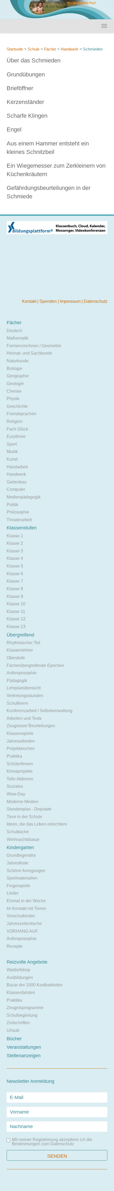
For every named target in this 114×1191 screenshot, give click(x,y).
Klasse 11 (16, 611)
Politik (12, 504)
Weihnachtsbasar (23, 839)
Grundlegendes (21, 855)
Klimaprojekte (20, 771)
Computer (16, 489)
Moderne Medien (22, 801)
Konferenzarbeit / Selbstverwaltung (39, 710)
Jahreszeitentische (24, 923)
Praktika (14, 756)
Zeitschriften (18, 1022)
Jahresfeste (17, 863)
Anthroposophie (22, 673)
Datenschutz (95, 301)
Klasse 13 (16, 626)
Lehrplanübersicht (24, 688)
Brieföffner (20, 88)
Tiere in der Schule (24, 816)
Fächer (50, 49)
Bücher (14, 1038)
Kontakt (29, 301)
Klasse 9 (15, 596)
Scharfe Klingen (27, 115)
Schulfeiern (17, 703)
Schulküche (18, 832)
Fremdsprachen (21, 413)
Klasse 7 (15, 581)
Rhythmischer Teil (23, 642)
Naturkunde (18, 361)
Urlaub (13, 1030)
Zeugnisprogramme (25, 1007)
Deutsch (14, 330)
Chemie (14, 391)
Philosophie (18, 512)
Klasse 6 (15, 573)
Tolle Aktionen (20, 779)
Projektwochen (21, 748)
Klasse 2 (15, 543)
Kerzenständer (25, 102)
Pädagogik (17, 680)
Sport (12, 444)
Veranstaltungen (24, 1047)
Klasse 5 (15, 566)
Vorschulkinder (21, 916)
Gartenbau (17, 482)
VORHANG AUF (22, 931)
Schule (34, 49)
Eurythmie (16, 436)
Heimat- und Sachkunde (29, 353)
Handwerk (69, 49)
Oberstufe (16, 658)
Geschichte (17, 406)
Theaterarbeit (19, 519)
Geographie (18, 376)
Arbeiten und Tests (24, 718)
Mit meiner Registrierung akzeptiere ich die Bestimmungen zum (52, 1142)
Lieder (13, 893)
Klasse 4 (15, 558)
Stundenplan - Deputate (29, 809)
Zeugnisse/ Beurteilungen (31, 725)
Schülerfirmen (20, 764)
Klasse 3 (15, 551)
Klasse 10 (16, 604)
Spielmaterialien (22, 878)
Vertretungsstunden (25, 695)
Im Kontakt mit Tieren (26, 908)
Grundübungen (26, 74)
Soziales (15, 786)
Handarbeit (17, 467)
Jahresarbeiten (21, 741)
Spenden (49, 301)
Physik (13, 398)
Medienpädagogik (24, 497)
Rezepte (15, 946)
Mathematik (17, 338)
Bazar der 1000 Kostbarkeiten (35, 985)
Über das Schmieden (33, 60)
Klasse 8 (15, 589)
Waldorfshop (18, 970)
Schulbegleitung (22, 1015)
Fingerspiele (18, 885)
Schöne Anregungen (26, 870)
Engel (14, 129)
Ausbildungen (20, 977)
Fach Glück (17, 429)
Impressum (71, 301)
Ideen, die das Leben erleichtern (37, 824)
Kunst (12, 459)
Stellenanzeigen (24, 1055)
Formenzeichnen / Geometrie (34, 345)
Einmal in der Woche (26, 901)
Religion (15, 421)
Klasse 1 (15, 536)
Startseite (15, 49)
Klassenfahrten (21, 992)
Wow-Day (16, 794)
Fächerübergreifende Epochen (35, 665)
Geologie (15, 383)
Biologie (14, 368)
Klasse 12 (16, 619)
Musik (12, 451)
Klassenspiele (20, 733)
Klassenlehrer (20, 650)
